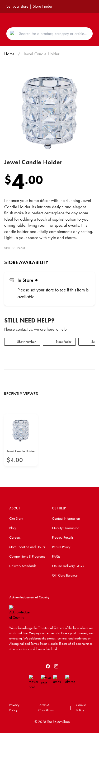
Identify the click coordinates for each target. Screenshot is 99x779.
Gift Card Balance (65, 575)
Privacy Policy (14, 707)
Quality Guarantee (65, 527)
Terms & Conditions (46, 707)
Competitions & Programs (27, 556)
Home (9, 54)
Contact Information (66, 518)
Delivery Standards (22, 565)
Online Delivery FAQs (68, 565)
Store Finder (43, 6)
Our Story (16, 518)
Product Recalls (62, 537)
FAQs (56, 556)
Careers (15, 537)
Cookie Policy (81, 707)
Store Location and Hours (27, 546)
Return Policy (61, 546)
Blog (12, 527)
